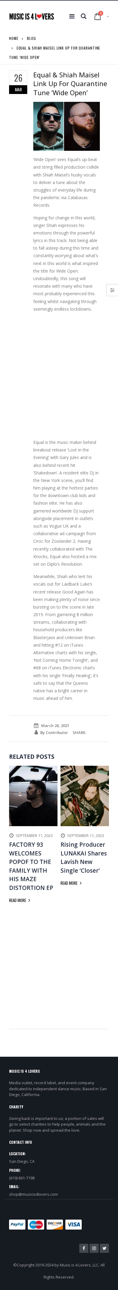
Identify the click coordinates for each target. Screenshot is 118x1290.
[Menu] (71, 16)
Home (13, 38)
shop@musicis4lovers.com (33, 1194)
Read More (18, 900)
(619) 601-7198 (21, 1178)
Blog (31, 38)
